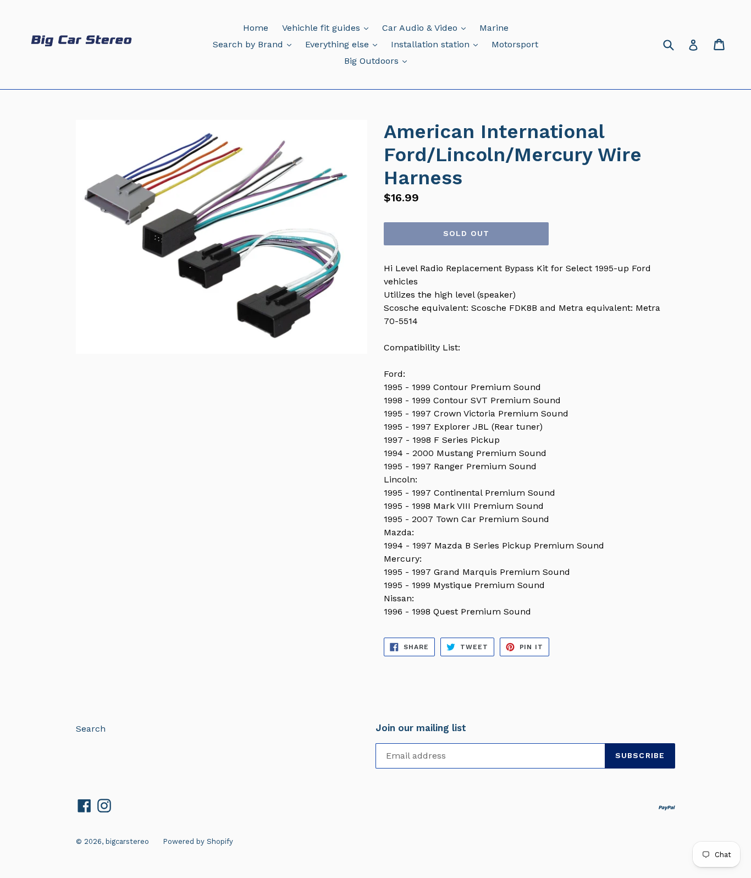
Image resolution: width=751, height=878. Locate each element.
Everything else (344, 44)
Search (91, 728)
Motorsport (515, 44)
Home (255, 28)
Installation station (437, 44)
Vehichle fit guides (328, 27)
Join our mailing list (420, 727)
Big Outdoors (378, 60)
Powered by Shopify (198, 841)
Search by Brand (255, 44)
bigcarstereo (127, 841)
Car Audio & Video (426, 27)
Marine (494, 28)
